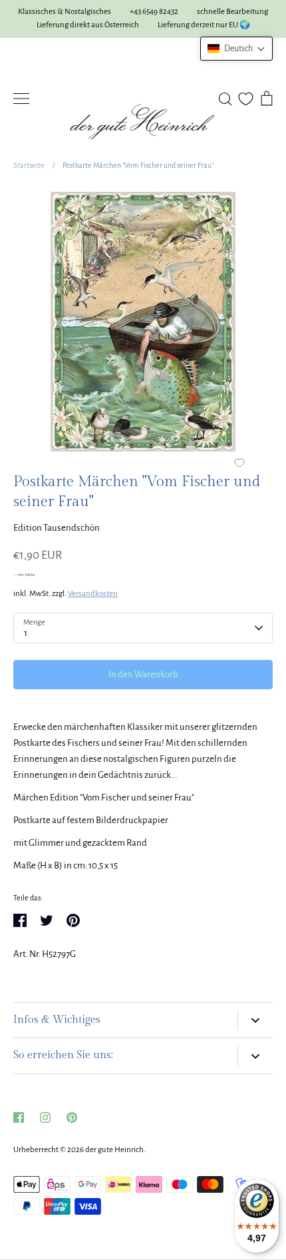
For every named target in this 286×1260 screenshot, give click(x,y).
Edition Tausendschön (56, 528)
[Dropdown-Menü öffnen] (255, 1020)
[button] (236, 48)
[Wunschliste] (246, 99)
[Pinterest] (72, 1117)
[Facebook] (18, 1117)
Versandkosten (93, 593)
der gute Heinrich (114, 1149)
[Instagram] (45, 1117)
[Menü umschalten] (21, 99)
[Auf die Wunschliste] (239, 464)
